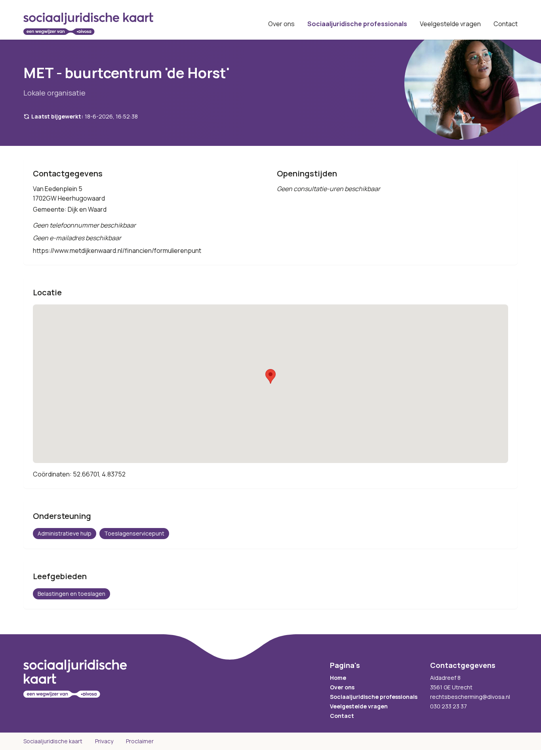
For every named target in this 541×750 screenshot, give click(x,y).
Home (338, 677)
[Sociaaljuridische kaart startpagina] (88, 24)
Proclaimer (140, 741)
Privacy (104, 741)
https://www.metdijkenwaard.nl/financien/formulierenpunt (117, 250)
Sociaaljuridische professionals (357, 23)
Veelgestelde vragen (450, 23)
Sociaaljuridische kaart (52, 741)
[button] (270, 376)
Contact (505, 23)
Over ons (281, 23)
